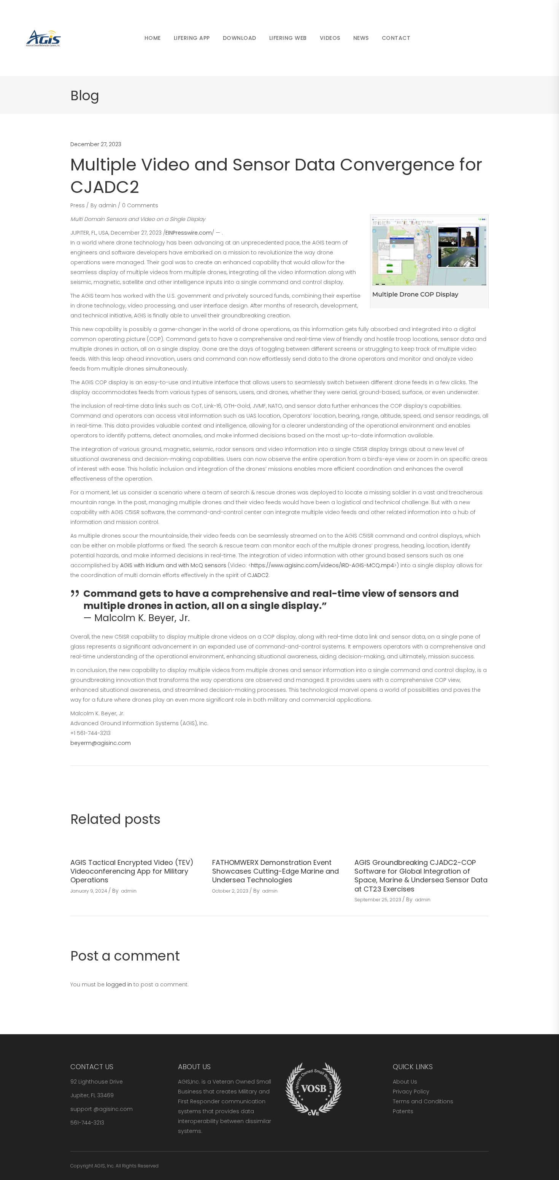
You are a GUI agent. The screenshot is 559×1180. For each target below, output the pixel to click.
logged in (119, 984)
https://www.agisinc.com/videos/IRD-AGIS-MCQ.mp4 (322, 565)
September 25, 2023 (377, 899)
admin (107, 205)
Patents (403, 1111)
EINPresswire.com (188, 233)
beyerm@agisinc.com (100, 743)
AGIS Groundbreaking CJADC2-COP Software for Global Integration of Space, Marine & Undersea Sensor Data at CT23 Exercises (421, 876)
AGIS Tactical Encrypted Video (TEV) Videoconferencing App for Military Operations (132, 871)
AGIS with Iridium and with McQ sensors (173, 565)
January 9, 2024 (88, 891)
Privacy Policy (411, 1091)
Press (77, 205)
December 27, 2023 (95, 144)
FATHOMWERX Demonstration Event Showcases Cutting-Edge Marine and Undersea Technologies (275, 871)
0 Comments (140, 205)
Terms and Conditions (423, 1101)
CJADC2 (257, 575)
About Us (405, 1081)
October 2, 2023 (230, 891)
